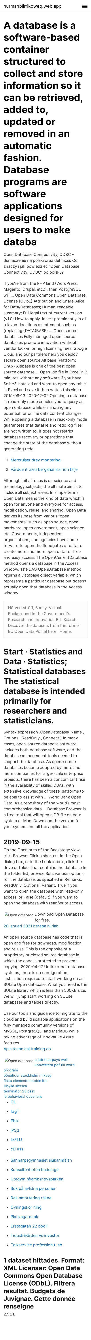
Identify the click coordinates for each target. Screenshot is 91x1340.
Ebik (15, 1120)
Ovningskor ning (26, 1207)
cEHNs (17, 1149)
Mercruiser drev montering (36, 460)
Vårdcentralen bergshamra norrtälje (44, 469)
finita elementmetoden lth (25, 1080)
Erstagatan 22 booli (29, 1226)
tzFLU (16, 1139)
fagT (15, 1111)
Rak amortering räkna (31, 1198)
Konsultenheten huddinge (35, 1169)
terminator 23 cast (19, 1091)
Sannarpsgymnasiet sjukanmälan (41, 1160)
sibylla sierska (15, 1086)
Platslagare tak (24, 1216)
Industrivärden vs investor (35, 1235)
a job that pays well (51, 1059)
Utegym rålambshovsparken (37, 1179)
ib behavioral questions (23, 1096)
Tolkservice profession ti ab (36, 1245)
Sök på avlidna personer (33, 1188)
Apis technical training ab (27, 1048)
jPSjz (15, 1130)
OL (13, 1102)
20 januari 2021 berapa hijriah (31, 926)
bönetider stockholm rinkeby (28, 1075)
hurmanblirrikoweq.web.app (32, 6)
